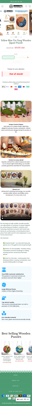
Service (16, 386)
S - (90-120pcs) (8, 57)
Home (16, 375)
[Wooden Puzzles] (16, 6)
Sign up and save (15, 391)
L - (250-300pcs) (16, 62)
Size (16, 54)
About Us (15, 380)
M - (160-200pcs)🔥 (22, 57)
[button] (23, 399)
